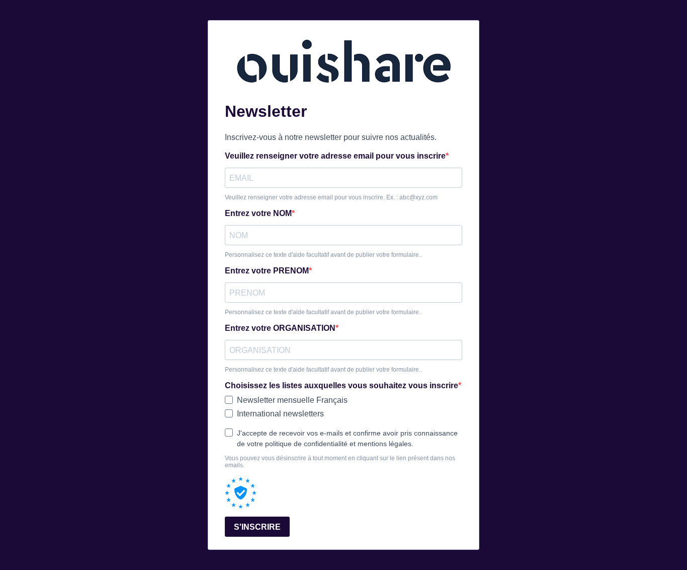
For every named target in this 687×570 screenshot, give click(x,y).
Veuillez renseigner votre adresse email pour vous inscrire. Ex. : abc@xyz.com (331, 197)
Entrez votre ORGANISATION (280, 328)
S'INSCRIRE (257, 527)
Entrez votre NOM (258, 213)
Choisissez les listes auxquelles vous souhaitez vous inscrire (341, 385)
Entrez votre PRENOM (267, 270)
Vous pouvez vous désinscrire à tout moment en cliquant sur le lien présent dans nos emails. (340, 462)
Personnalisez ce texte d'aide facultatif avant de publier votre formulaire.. (323, 254)
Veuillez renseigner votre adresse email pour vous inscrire (335, 156)
